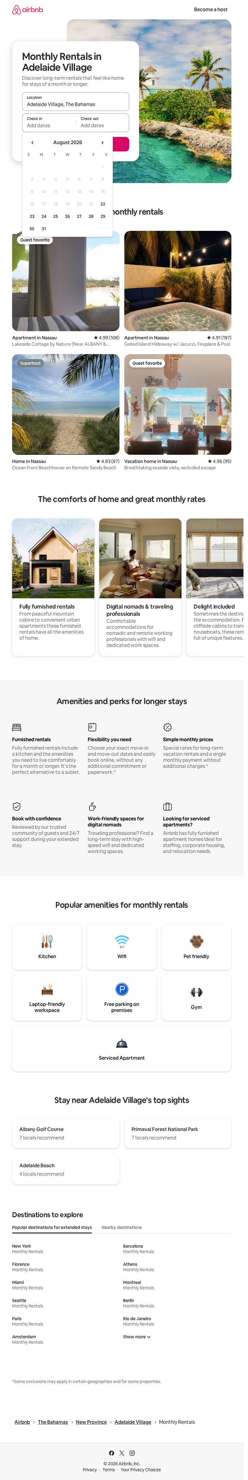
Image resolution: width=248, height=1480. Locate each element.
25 (55, 216)
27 (79, 216)
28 (91, 216)
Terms (109, 1469)
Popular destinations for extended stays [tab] (52, 1227)
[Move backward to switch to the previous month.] (32, 142)
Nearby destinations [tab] (122, 1227)
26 (67, 216)
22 (102, 204)
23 (32, 216)
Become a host (211, 9)
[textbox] (49, 125)
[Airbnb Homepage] (27, 9)
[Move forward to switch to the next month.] (102, 142)
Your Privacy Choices (141, 1469)
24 (43, 216)
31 (44, 228)
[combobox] (75, 104)
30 (31, 228)
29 (102, 216)
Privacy (90, 1469)
